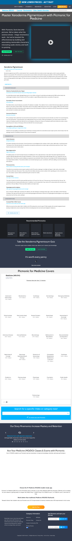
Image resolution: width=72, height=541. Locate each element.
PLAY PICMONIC (7, 51)
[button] (36, 470)
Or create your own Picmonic (36, 417)
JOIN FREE (62, 6)
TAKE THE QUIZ (18, 51)
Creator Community (31, 523)
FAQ (37, 523)
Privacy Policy (40, 535)
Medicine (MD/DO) (8, 10)
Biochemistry (27, 10)
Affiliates (38, 517)
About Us (28, 517)
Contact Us (38, 520)
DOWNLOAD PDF (8, 55)
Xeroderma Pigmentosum (58, 10)
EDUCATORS (47, 6)
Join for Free (36, 507)
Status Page (52, 535)
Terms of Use (46, 535)
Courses (19, 10)
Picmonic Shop (29, 520)
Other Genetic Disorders (41, 10)
